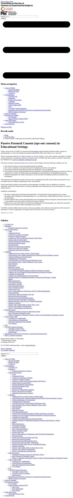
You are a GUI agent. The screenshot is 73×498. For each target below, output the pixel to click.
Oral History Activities (15, 284)
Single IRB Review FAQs (16, 122)
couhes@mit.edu (30, 345)
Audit (10, 231)
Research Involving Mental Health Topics (20, 298)
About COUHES (10, 88)
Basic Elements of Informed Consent (19, 313)
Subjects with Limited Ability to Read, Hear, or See (23, 305)
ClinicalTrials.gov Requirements (18, 320)
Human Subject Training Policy (17, 240)
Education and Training (12, 115)
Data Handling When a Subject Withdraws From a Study (25, 262)
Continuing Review (14, 233)
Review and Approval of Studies (18, 248)
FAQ (9, 107)
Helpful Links (12, 332)
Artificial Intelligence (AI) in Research (19, 257)
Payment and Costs (14, 289)
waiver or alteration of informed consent (25, 159)
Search (3, 16)
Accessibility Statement (8, 350)
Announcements (9, 124)
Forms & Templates (10, 113)
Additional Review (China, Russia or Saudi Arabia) (23, 253)
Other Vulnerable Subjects (16, 286)
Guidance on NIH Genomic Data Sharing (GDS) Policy (25, 238)
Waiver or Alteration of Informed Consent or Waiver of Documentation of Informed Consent (36, 315)
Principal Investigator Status (16, 243)
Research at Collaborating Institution (19, 246)
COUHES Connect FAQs (16, 328)
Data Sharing (12, 265)
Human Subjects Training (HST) (18, 119)
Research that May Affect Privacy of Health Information (25, 301)
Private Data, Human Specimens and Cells (21, 294)
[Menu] (36, 80)
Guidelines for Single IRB (16, 274)
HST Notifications (17, 489)
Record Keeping (13, 245)
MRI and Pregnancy (14, 281)
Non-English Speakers (15, 282)
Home (6, 135)
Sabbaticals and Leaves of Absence (18, 250)
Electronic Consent (14, 267)
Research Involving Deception (17, 296)
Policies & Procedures (15, 100)
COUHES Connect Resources (17, 108)
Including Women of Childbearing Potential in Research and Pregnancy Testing (32, 277)
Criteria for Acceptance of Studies (18, 235)
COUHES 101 (12, 96)
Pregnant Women (13, 293)
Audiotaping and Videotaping (17, 258)
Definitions (11, 98)
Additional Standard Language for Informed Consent (24, 311)
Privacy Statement (6, 348)
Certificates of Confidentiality (17, 318)
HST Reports (16, 490)
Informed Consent (13, 103)
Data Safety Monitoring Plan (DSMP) (19, 322)
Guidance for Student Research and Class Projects (23, 276)
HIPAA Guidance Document (17, 112)
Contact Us (11, 93)
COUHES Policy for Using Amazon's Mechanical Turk (25, 260)
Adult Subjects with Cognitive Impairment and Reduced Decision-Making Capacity (33, 255)
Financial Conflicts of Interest (17, 236)
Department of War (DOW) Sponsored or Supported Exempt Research (29, 110)
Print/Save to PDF (6, 127)
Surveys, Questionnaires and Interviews (20, 308)
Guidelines (11, 101)
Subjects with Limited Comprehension (19, 306)
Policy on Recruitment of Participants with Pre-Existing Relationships (29, 291)
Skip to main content (7, 1)
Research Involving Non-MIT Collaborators (21, 299)
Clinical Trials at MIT (14, 105)
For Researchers (9, 95)
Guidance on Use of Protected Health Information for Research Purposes (30, 272)
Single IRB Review (10, 120)
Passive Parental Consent (15, 287)
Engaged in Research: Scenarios (18, 228)
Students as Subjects (14, 303)
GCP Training (12, 117)
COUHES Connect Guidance (17, 330)
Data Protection (13, 264)
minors (36, 151)
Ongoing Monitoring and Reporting (19, 241)
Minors (10, 279)
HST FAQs (15, 487)
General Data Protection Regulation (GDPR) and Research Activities (29, 270)
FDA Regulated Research (16, 269)
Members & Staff (13, 91)
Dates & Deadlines (14, 89)
